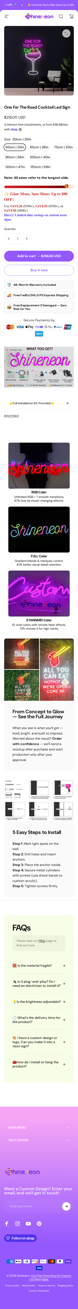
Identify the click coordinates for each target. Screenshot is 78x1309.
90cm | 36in (14, 157)
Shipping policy (65, 1285)
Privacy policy (12, 1285)
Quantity (10, 229)
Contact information (39, 1290)
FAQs (41, 941)
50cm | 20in (14, 147)
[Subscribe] (66, 1206)
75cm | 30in (63, 147)
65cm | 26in (39, 147)
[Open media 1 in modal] (66, 33)
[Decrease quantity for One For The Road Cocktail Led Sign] (8, 238)
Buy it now (39, 270)
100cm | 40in (40, 157)
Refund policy (29, 1285)
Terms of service (46, 1285)
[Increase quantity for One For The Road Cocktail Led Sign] (26, 238)
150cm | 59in (40, 167)
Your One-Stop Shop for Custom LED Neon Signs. (50, 1277)
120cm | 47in (15, 167)
